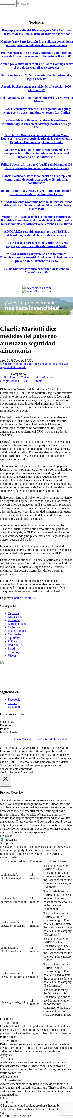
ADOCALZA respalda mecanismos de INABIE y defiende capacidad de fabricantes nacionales (36, 233)
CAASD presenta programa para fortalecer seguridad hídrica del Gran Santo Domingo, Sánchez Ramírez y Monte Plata (36, 205)
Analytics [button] (6, 1055)
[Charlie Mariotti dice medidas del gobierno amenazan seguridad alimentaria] (36, 367)
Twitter (12, 703)
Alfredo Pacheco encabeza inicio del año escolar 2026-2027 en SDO (36, 88)
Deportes (13, 613)
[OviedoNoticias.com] (36, 289)
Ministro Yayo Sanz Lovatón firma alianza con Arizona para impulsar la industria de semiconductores (36, 43)
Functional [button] (6, 1018)
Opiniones (14, 638)
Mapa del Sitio (31, 739)
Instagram (14, 706)
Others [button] (4, 1098)
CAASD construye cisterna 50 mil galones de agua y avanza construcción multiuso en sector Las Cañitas (36, 110)
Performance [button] (8, 1036)
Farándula (14, 627)
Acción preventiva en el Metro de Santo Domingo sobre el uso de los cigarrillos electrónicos (36, 65)
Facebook (14, 699)
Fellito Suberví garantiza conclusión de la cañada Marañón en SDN (36, 270)
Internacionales (17, 630)
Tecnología (14, 652)
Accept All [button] (27, 772)
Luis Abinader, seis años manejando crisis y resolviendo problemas (36, 99)
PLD (35, 598)
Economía (14, 620)
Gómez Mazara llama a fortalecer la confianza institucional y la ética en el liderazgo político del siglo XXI (36, 124)
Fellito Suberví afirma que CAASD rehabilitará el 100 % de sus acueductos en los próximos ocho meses (36, 166)
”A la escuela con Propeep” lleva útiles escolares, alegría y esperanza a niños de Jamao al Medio (36, 244)
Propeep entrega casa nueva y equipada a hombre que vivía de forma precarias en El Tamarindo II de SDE (36, 54)
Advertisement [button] (9, 1076)
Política (12, 641)
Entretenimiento (17, 623)
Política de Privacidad (53, 739)
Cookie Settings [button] (9, 772)
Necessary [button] (6, 835)
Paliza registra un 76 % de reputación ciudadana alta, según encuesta (36, 77)
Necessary (11, 839)
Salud (11, 648)
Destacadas (15, 616)
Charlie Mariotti (22, 598)
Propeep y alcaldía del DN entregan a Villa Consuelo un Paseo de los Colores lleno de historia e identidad (36, 32)
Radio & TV (15, 645)
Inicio (17, 739)
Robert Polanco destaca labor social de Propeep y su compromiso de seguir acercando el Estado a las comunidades (36, 179)
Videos (12, 655)
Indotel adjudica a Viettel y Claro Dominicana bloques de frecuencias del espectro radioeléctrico (36, 192)
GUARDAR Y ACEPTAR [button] (17, 1116)
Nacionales (14, 634)
